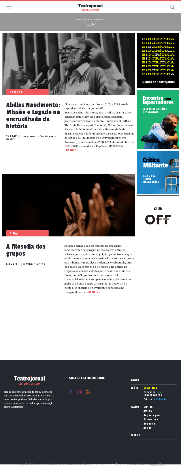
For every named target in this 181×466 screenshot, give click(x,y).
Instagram (79, 392)
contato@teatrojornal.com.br (108, 464)
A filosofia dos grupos (25, 250)
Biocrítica (150, 388)
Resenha (149, 423)
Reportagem (151, 415)
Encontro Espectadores (152, 394)
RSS (88, 392)
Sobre (135, 380)
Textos (135, 406)
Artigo (147, 411)
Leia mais (70, 150)
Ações (135, 388)
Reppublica (157, 464)
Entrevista (150, 419)
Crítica (155, 399)
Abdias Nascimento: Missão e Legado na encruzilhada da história (33, 115)
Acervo (135, 435)
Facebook (71, 392)
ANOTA (147, 428)
